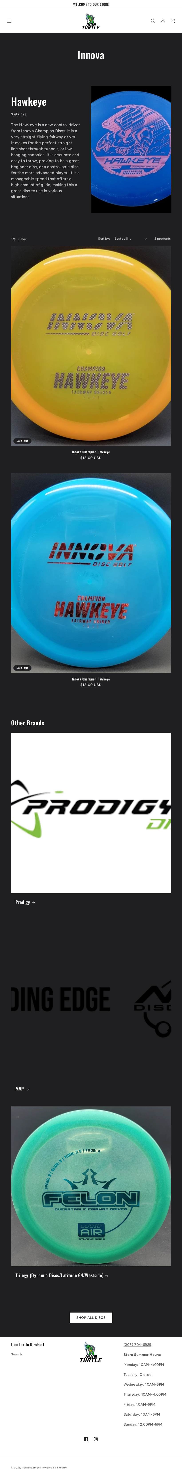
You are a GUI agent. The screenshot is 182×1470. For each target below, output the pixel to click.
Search (16, 1354)
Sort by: (104, 239)
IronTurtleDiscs (31, 1467)
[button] (9, 21)
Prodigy (23, 902)
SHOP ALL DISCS (91, 1318)
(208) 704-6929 (137, 1345)
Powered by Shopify (54, 1467)
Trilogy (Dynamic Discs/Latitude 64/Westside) (59, 1275)
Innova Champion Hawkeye (91, 452)
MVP (20, 1089)
